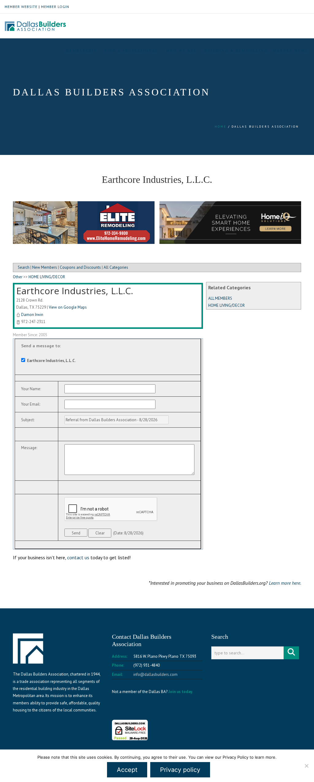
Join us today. (180, 691)
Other (17, 276)
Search (23, 267)
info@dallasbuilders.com (155, 674)
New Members (44, 267)
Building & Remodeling (236, 50)
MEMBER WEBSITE (21, 6)
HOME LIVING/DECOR (226, 305)
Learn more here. (285, 583)
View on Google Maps (68, 307)
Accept (127, 769)
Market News (290, 50)
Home (221, 127)
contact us (78, 557)
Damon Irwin (32, 314)
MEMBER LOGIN (55, 6)
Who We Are (181, 50)
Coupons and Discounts (80, 267)
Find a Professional (132, 50)
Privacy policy (180, 769)
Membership (81, 50)
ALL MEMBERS (220, 298)
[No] (306, 766)
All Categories (116, 267)
